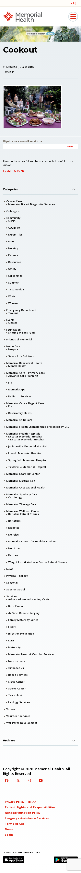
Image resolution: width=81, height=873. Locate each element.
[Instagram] (29, 780)
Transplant (15, 695)
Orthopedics (16, 668)
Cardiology (15, 497)
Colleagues (13, 211)
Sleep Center (16, 681)
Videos (10, 709)
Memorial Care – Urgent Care (25, 403)
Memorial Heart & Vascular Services (31, 654)
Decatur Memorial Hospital (25, 436)
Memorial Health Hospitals (23, 433)
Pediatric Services (19, 396)
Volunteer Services (18, 716)
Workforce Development (21, 723)
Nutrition (14, 548)
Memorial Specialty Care (22, 494)
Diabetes (13, 527)
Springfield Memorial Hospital (27, 460)
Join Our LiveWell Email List (24, 141)
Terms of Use (15, 824)
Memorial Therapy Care (21, 504)
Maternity (14, 647)
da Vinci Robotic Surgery (24, 613)
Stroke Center (17, 688)
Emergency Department (21, 310)
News (9, 569)
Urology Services (19, 702)
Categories (10, 189)
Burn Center (15, 606)
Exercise (13, 534)
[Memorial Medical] (22, 16)
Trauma (13, 313)
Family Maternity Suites (23, 620)
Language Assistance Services (27, 818)
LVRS (11, 640)
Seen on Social (15, 589)
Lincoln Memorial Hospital (24, 453)
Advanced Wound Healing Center (29, 599)
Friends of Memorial (19, 339)
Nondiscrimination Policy (22, 813)
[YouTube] (41, 780)
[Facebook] (6, 780)
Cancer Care (14, 201)
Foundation (13, 329)
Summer (13, 282)
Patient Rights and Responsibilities (30, 807)
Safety (12, 269)
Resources (14, 262)
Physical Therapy (17, 575)
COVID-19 (14, 227)
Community (13, 218)
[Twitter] (18, 780)
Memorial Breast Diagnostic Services (31, 204)
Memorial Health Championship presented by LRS (37, 426)
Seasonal (12, 582)
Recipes (13, 555)
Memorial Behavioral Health (24, 363)
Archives (9, 740)
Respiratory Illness (19, 413)
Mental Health (17, 366)
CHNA (12, 221)
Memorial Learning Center (23, 474)
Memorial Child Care (19, 420)
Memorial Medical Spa (20, 480)
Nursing (13, 248)
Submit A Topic (13, 171)
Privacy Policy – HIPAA (20, 802)
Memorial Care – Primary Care (25, 373)
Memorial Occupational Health (25, 487)
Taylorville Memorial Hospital (27, 467)
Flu (10, 382)
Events (10, 320)
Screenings (15, 275)
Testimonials (16, 289)
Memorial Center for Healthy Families (32, 541)
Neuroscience (17, 661)
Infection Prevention (21, 633)
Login (9, 835)
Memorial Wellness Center (23, 511)
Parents (13, 255)
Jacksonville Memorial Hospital (27, 446)
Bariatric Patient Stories (23, 514)
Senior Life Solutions (21, 356)
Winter (12, 296)
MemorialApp (16, 389)
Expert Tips (15, 234)
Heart (12, 626)
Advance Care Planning (23, 375)
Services (11, 596)
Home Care (13, 346)
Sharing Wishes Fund (21, 332)
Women (13, 303)
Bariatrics (14, 521)
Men (11, 241)
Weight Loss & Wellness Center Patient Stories (37, 562)
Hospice (13, 349)
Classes (12, 323)
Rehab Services (18, 675)
